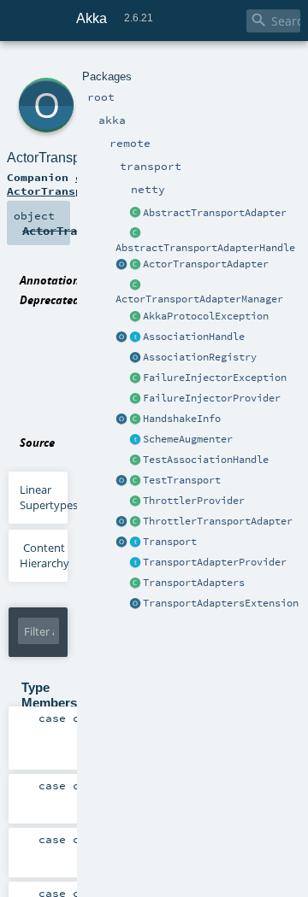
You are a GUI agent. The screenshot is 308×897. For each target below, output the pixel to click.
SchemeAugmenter (188, 439)
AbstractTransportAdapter (215, 213)
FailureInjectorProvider (212, 398)
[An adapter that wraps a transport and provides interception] (135, 213)
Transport (170, 542)
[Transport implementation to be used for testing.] (135, 481)
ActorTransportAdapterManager (199, 299)
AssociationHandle (194, 337)
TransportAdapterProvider (215, 562)
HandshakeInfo (182, 419)
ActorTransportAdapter (206, 264)
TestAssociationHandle (206, 460)
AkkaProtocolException (206, 316)
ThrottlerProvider (194, 501)
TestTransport (182, 480)
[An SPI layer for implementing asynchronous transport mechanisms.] (135, 542)
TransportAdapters (194, 583)
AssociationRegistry (200, 357)
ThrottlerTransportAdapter (218, 521)
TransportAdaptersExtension (221, 603)
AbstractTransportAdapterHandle (205, 248)
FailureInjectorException (215, 378)
